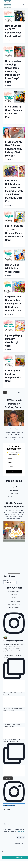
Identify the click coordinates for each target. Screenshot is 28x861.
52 (19, 392)
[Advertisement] (14, 557)
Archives (5, 580)
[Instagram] (23, 837)
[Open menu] (23, 4)
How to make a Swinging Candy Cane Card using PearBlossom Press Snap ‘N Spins (13, 71)
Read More (9, 40)
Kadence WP (20, 831)
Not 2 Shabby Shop (14, 604)
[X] (20, 837)
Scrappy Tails (14, 493)
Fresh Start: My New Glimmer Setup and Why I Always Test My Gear (13, 148)
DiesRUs (14, 598)
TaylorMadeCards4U (14, 591)
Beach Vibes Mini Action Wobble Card (12, 268)
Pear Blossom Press (14, 497)
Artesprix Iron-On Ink (14, 601)
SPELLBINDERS (14, 490)
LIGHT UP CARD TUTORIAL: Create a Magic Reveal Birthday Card (14, 233)
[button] (3, 843)
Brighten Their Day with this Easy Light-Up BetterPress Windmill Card (13, 303)
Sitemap (5, 813)
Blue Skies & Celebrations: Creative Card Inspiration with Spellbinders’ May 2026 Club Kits (14, 191)
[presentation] (14, 16)
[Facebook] (18, 837)
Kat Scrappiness (14, 607)
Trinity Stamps (14, 595)
